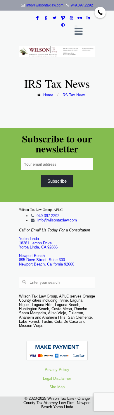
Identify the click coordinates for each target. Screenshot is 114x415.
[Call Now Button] (100, 12)
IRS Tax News (73, 95)
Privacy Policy (57, 369)
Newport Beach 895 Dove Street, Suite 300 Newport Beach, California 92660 (46, 259)
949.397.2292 (82, 5)
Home (48, 95)
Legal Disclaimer (57, 378)
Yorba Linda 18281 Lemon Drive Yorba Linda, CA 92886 (38, 242)
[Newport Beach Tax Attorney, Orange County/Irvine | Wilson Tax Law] (57, 51)
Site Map (57, 387)
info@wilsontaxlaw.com (44, 5)
